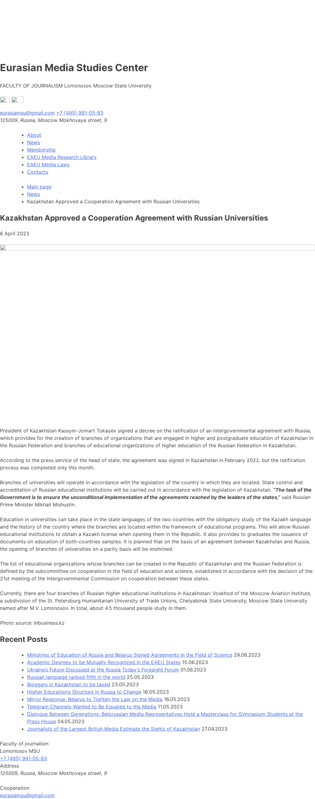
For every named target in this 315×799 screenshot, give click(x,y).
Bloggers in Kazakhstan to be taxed (68, 684)
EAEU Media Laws (48, 164)
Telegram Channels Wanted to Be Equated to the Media (91, 707)
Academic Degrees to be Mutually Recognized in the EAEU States (104, 662)
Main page (39, 187)
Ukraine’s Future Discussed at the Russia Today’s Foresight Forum (103, 670)
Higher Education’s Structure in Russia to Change (84, 692)
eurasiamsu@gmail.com (27, 113)
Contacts (37, 172)
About (34, 135)
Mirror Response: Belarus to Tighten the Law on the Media (94, 699)
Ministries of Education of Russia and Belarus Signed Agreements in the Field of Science (129, 655)
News (33, 142)
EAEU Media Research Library (62, 157)
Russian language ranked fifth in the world (76, 677)
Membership (41, 150)
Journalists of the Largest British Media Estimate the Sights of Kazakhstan (113, 729)
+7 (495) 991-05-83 (79, 113)
